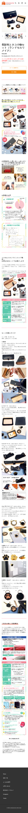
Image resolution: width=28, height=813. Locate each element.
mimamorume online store (15, 807)
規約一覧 (5, 778)
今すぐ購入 (14, 72)
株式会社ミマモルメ (8, 790)
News (4, 774)
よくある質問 (6, 782)
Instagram (5, 794)
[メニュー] (25, 3)
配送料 (5, 56)
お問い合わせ (6, 786)
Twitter (4, 798)
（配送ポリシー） (5, 62)
